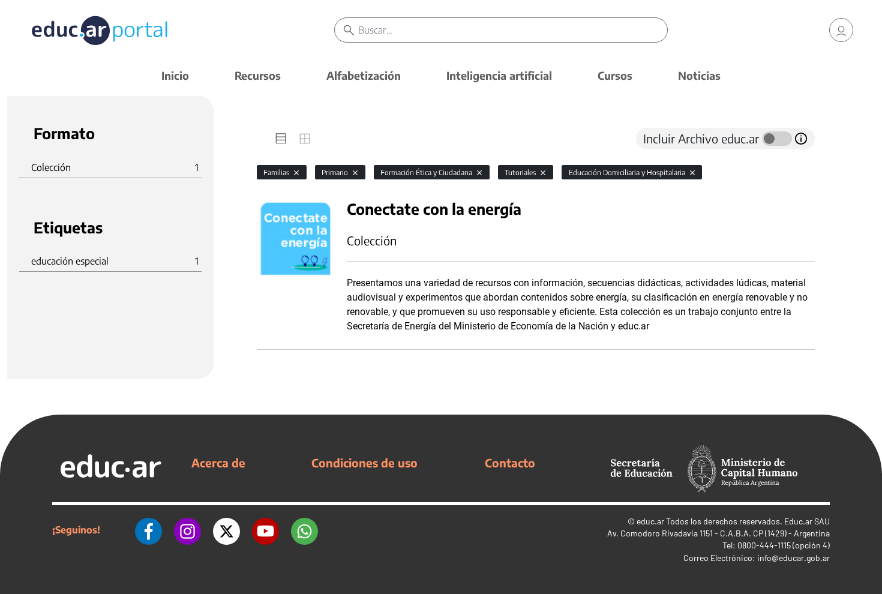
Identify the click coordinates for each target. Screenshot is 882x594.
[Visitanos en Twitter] (226, 530)
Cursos (615, 75)
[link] (841, 30)
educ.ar (650, 521)
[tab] (281, 138)
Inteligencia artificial (499, 75)
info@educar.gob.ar (793, 558)
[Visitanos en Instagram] (187, 530)
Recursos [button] (258, 75)
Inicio (175, 75)
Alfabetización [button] (363, 75)
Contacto (510, 462)
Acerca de (218, 462)
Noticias (699, 75)
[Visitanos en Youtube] (265, 530)
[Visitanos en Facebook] (148, 530)
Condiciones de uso (364, 462)
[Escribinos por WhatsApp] (304, 530)
